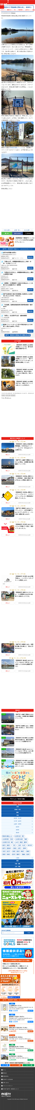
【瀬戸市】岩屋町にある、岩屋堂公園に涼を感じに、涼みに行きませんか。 (24, 646)
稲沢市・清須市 (6, 845)
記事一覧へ (17, 230)
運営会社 (5, 1073)
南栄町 (3, 395)
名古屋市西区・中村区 (7, 839)
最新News (9, 9)
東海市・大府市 (17, 848)
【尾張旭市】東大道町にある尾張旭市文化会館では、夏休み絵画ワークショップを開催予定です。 (24, 739)
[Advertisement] (17, 418)
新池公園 (8, 395)
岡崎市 (28, 851)
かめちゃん (8, 398)
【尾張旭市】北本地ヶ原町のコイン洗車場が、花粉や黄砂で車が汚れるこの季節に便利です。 (24, 478)
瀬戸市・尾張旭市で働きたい (11, 249)
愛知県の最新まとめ (7, 836)
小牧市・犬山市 (21, 845)
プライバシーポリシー (8, 1085)
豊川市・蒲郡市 (16, 854)
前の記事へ (7, 230)
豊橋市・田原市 (26, 854)
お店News (27, 9)
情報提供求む (6, 1076)
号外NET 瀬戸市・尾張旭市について (11, 1089)
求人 (15, 9)
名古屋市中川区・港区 (7, 842)
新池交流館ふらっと (16, 147)
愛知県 (13, 13)
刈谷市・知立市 (6, 851)
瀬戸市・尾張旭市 (6, 848)
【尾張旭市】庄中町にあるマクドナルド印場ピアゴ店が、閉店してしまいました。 (24, 526)
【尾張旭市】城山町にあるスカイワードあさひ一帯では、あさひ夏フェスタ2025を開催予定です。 (24, 751)
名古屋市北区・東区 (19, 836)
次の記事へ (27, 230)
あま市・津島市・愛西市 (21, 842)
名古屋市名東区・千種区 (21, 839)
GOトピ (3, 9)
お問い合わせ (6, 1082)
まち (4, 398)
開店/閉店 (20, 9)
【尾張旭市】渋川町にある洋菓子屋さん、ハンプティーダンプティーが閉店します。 (24, 578)
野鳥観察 (13, 395)
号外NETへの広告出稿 (8, 1079)
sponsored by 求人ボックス (26, 249)
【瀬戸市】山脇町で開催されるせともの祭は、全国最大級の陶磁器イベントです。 (24, 462)
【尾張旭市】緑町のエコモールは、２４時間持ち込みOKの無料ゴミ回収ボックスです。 (24, 594)
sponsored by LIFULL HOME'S (25, 999)
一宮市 (13, 845)
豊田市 (24, 848)
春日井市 (30, 845)
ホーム (4, 1069)
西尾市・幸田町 (6, 854)
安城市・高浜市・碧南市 (18, 851)
